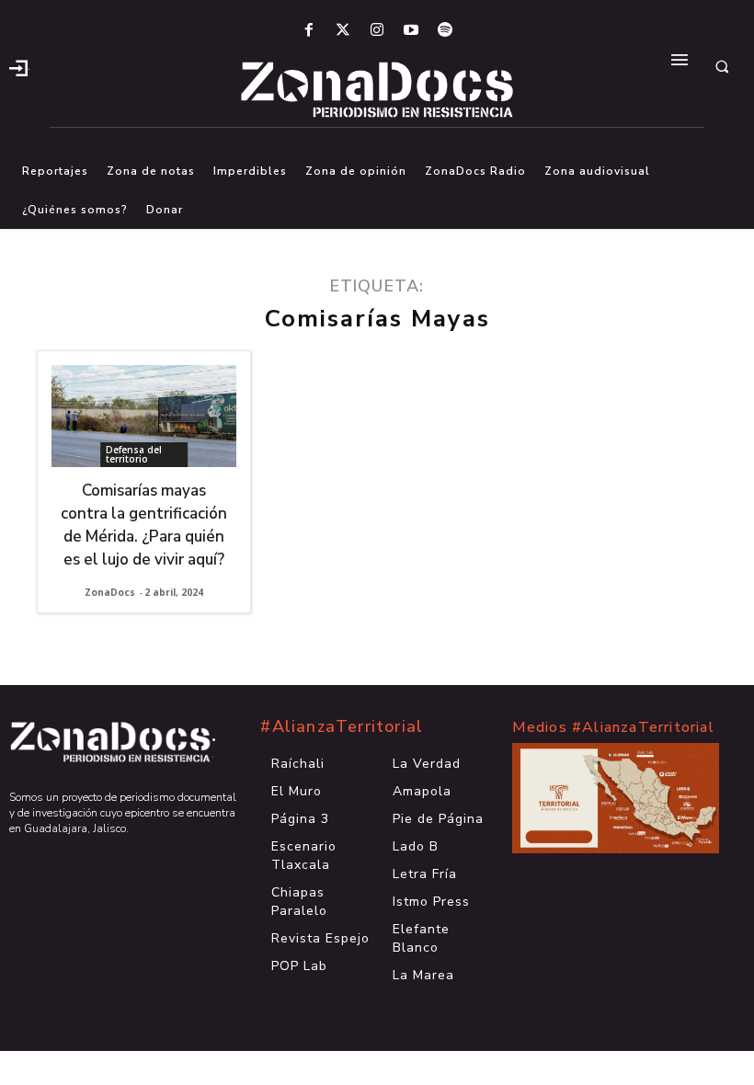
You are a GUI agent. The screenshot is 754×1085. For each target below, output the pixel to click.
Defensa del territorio (134, 454)
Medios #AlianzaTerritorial (613, 727)
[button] (722, 66)
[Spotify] (445, 30)
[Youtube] (411, 30)
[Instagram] (376, 30)
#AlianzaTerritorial (341, 726)
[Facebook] (308, 30)
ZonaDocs (110, 592)
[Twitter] (342, 30)
